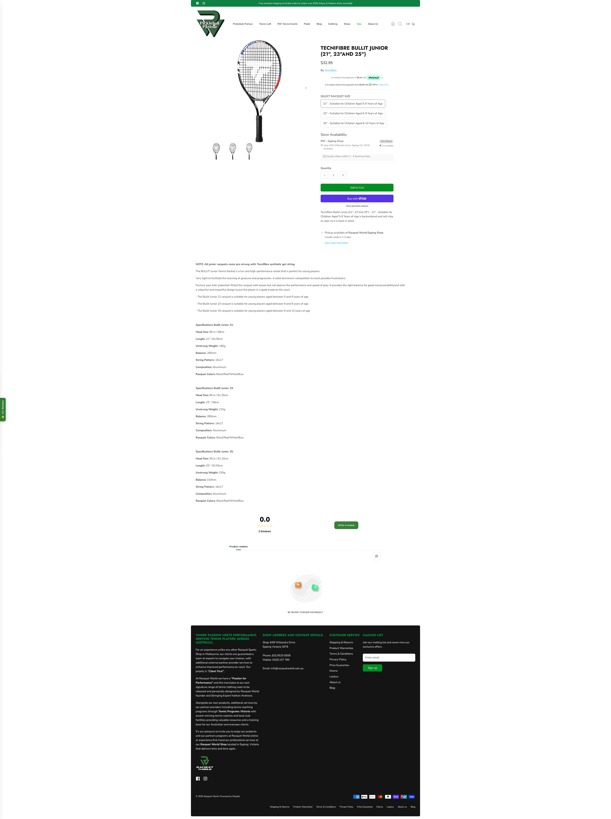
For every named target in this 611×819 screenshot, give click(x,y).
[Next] (358, 3)
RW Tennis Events (287, 23)
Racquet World (211, 796)
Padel (307, 23)
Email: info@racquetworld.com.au (283, 668)
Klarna (333, 671)
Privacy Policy (338, 659)
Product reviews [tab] (238, 546)
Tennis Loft (265, 23)
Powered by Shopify (230, 796)
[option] (259, 91)
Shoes (347, 23)
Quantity (326, 168)
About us (335, 682)
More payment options (357, 206)
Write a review (346, 525)
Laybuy (334, 676)
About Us (373, 23)
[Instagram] (204, 3)
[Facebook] (197, 3)
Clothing (332, 23)
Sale (359, 23)
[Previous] (253, 3)
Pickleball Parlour (243, 23)
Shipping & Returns (341, 642)
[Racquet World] (210, 24)
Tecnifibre (331, 70)
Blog (319, 23)
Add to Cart (357, 187)
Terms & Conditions (341, 654)
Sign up (372, 668)
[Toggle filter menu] (377, 556)
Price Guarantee (339, 665)
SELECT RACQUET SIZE (335, 96)
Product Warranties (341, 648)
